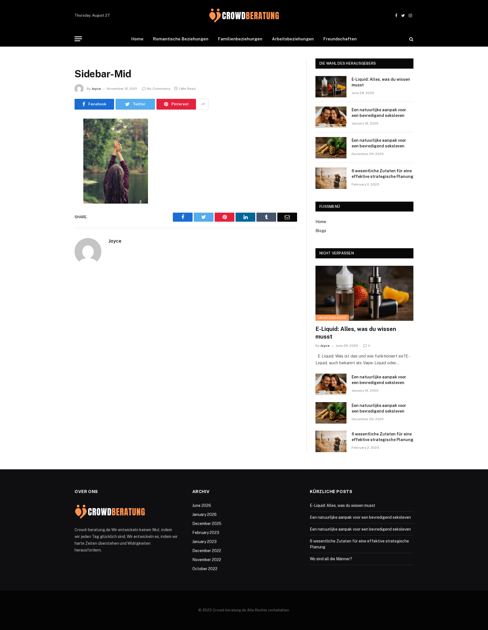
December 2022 (206, 550)
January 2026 (204, 514)
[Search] (410, 38)
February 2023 (205, 532)
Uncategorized (332, 317)
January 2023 (204, 541)
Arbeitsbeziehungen (293, 38)
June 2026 (201, 505)
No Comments (159, 89)
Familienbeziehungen (240, 38)
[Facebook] (54, 137)
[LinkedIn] (54, 166)
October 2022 (204, 568)
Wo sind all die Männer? (331, 559)
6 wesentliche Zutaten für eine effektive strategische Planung (382, 174)
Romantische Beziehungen (180, 38)
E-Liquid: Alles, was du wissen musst (381, 82)
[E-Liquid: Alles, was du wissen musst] (331, 86)
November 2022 (206, 559)
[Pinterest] (54, 180)
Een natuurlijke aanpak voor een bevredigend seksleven (379, 113)
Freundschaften (340, 38)
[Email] (54, 195)
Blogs (320, 230)
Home (137, 38)
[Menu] (78, 38)
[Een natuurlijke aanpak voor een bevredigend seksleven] (331, 117)
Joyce (96, 89)
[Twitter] (54, 152)
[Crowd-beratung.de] (244, 16)
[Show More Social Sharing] (203, 104)
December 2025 (206, 523)
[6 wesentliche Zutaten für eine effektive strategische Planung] (331, 178)
